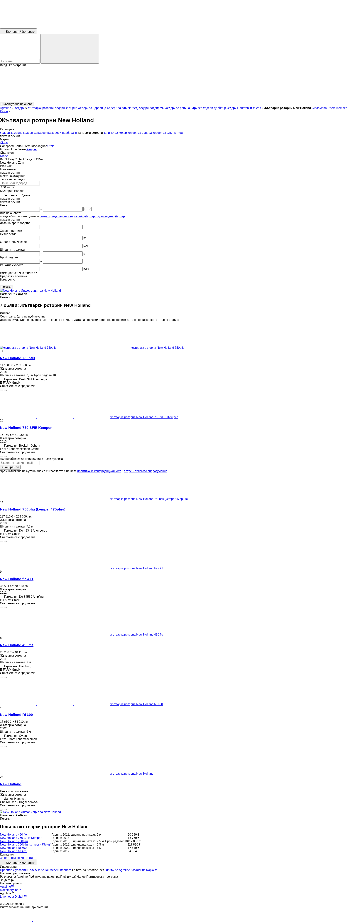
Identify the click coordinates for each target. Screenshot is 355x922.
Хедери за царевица (92, 108)
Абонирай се (10, 467)
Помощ (15, 857)
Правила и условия (13, 870)
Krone (4, 111)
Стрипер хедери (202, 108)
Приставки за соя (249, 108)
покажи (6, 286)
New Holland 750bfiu (17, 358)
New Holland (10, 784)
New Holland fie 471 (16, 579)
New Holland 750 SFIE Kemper (26, 428)
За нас (4, 857)
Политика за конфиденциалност (49, 870)
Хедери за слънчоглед (122, 108)
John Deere (328, 108)
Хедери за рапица (177, 108)
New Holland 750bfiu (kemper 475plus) (32, 509)
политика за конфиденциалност (99, 471)
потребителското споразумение (145, 471)
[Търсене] (69, 49)
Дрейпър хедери (225, 108)
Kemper (341, 108)
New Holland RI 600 (16, 715)
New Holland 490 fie (16, 645)
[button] (177, 84)
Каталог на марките (144, 870)
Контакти (27, 857)
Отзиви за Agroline (117, 870)
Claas (316, 108)
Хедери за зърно (65, 108)
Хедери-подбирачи (151, 108)
